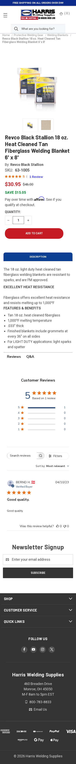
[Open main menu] (5, 15)
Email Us (40, 709)
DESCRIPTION (38, 256)
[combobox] (52, 466)
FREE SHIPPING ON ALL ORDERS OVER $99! (38, 2)
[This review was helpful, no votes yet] (57, 526)
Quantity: (13, 212)
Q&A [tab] (30, 356)
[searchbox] (22, 455)
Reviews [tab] (14, 356)
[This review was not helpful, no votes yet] (64, 526)
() (67, 13)
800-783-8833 (40, 702)
